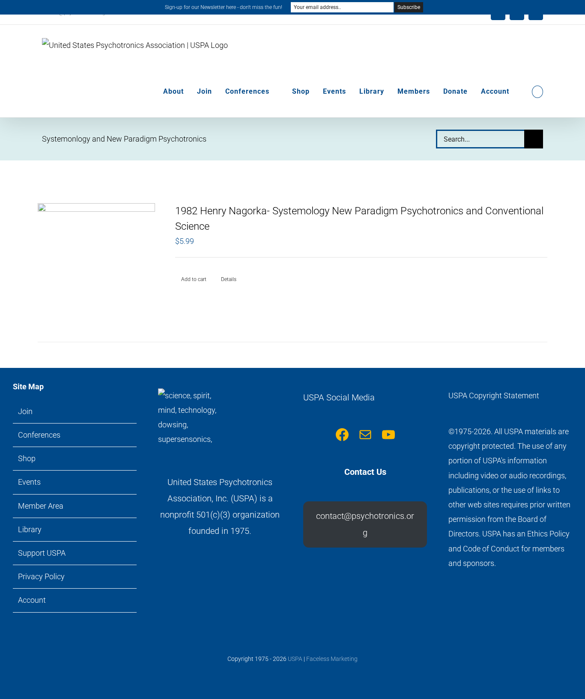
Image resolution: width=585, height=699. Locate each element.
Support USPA (42, 552)
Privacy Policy (41, 576)
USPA (295, 658)
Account (32, 599)
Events (29, 481)
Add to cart (193, 279)
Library (30, 529)
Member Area (40, 505)
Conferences (39, 434)
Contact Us (365, 472)
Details (228, 279)
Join (25, 411)
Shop (27, 458)
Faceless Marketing (332, 658)
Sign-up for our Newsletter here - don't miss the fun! (223, 7)
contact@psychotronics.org (365, 524)
